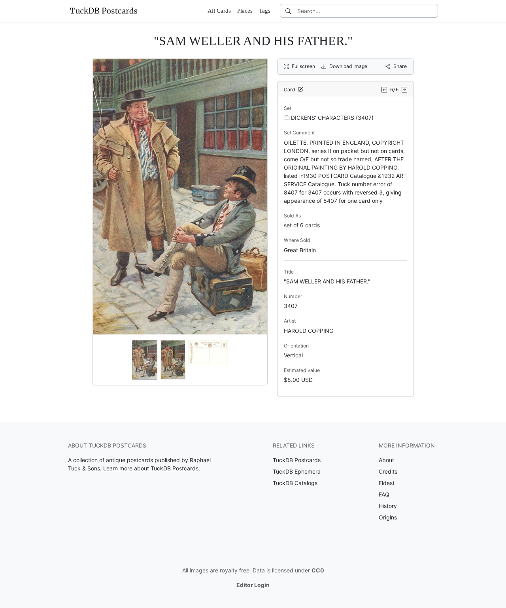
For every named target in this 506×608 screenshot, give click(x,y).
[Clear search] (432, 10)
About (386, 460)
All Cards (219, 11)
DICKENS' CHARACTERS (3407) (332, 117)
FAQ (384, 494)
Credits (388, 471)
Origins (388, 517)
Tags (264, 11)
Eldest (387, 483)
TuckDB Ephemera (297, 471)
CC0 (318, 570)
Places (245, 11)
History (388, 505)
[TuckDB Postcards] (103, 11)
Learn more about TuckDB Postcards (150, 468)
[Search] (288, 10)
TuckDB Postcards (297, 460)
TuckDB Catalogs (295, 483)
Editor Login (253, 585)
